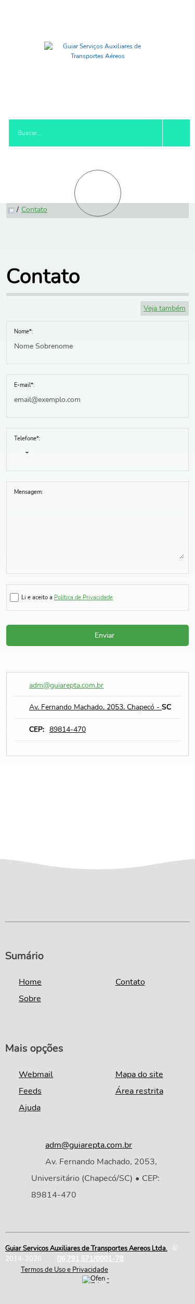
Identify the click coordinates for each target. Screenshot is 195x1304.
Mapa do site (139, 1074)
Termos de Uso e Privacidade (64, 1269)
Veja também (165, 308)
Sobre (30, 998)
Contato (34, 209)
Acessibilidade (31, 1234)
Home (30, 982)
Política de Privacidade (83, 597)
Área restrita (139, 1091)
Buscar (176, 132)
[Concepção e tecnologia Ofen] (97, 1279)
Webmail (36, 1074)
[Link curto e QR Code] (31, 1275)
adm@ (66, 685)
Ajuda (30, 1107)
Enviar (104, 635)
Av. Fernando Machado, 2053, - (100, 707)
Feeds (30, 1091)
